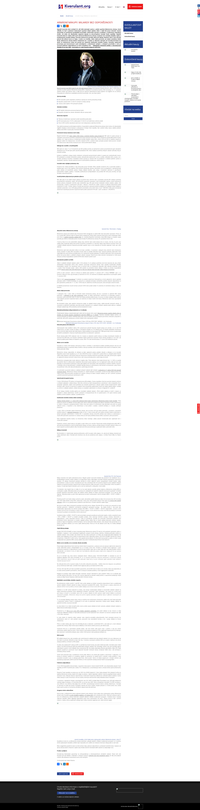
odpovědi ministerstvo (73, 412)
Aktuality (102, 7)
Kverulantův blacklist (134, 50)
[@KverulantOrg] (61, 26)
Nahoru (196, 806)
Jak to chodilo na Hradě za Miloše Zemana (135, 79)
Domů (61, 16)
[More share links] (67, 26)
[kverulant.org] (74, 6)
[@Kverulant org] (58, 26)
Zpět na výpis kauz (63, 773)
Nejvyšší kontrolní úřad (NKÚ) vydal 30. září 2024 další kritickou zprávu (74, 88)
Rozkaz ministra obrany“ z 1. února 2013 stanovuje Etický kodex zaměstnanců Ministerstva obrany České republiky (87, 401)
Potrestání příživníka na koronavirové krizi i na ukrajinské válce (136, 88)
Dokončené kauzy (130, 36)
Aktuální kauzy (69, 16)
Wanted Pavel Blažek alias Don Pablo (135, 66)
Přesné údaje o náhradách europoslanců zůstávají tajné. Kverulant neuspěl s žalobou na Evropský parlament (133, 97)
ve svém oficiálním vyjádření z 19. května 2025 (81, 695)
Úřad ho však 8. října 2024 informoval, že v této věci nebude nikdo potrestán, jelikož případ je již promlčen (87, 269)
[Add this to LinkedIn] (64, 26)
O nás (117, 7)
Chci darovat (77, 773)
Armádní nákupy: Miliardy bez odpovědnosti (86, 16)
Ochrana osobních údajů (62, 807)
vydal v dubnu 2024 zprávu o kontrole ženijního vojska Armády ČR (86, 136)
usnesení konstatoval (69, 279)
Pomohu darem (135, 6)
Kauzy (109, 7)
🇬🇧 (124, 7)
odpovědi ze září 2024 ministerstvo (73, 295)
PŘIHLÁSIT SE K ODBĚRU (67, 793)
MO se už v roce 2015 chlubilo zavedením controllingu (81, 611)
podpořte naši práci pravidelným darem (99, 755)
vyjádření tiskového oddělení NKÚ (72, 237)
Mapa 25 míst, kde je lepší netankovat (136, 72)
